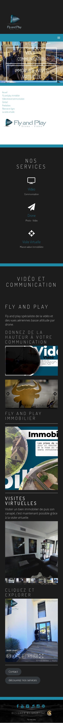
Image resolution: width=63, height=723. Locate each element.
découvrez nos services (23, 680)
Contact (5, 102)
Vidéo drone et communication (13, 99)
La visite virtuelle (8, 112)
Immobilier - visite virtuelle (31, 74)
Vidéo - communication (31, 56)
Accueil (4, 92)
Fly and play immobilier (11, 95)
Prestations (6, 105)
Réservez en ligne (8, 108)
